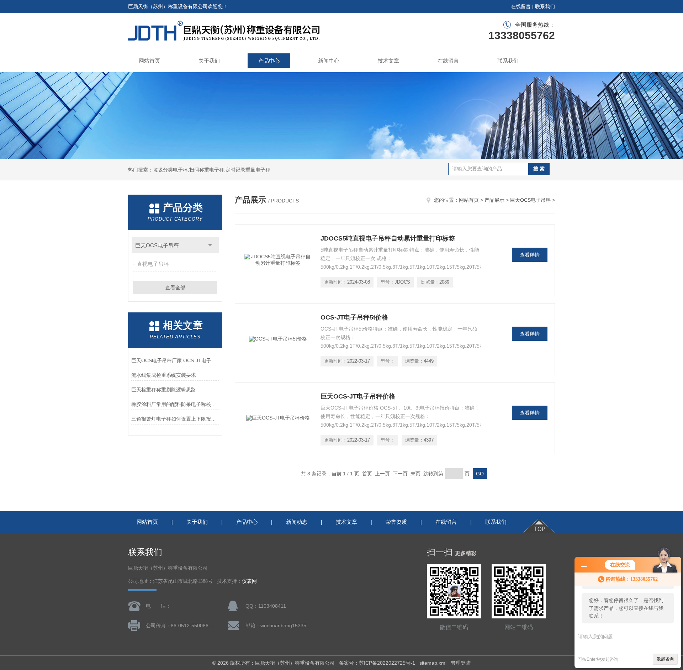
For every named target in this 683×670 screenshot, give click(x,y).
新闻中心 (328, 61)
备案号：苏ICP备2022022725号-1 (377, 663)
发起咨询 (665, 658)
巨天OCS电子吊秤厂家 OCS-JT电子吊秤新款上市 (175, 360)
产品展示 (494, 200)
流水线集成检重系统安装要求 (163, 375)
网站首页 (149, 61)
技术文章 (388, 61)
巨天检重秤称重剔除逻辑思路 (163, 389)
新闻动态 (296, 522)
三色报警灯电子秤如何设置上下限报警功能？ (175, 419)
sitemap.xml (432, 663)
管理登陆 (461, 663)
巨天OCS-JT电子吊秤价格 (358, 396)
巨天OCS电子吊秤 (157, 245)
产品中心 (269, 61)
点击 (210, 245)
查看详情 (530, 255)
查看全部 (175, 287)
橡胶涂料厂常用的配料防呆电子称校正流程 (175, 404)
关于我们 (209, 61)
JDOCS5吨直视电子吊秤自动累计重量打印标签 (388, 238)
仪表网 (249, 581)
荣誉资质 (396, 522)
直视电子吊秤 (153, 264)
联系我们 (545, 6)
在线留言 (521, 6)
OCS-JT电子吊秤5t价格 (354, 317)
